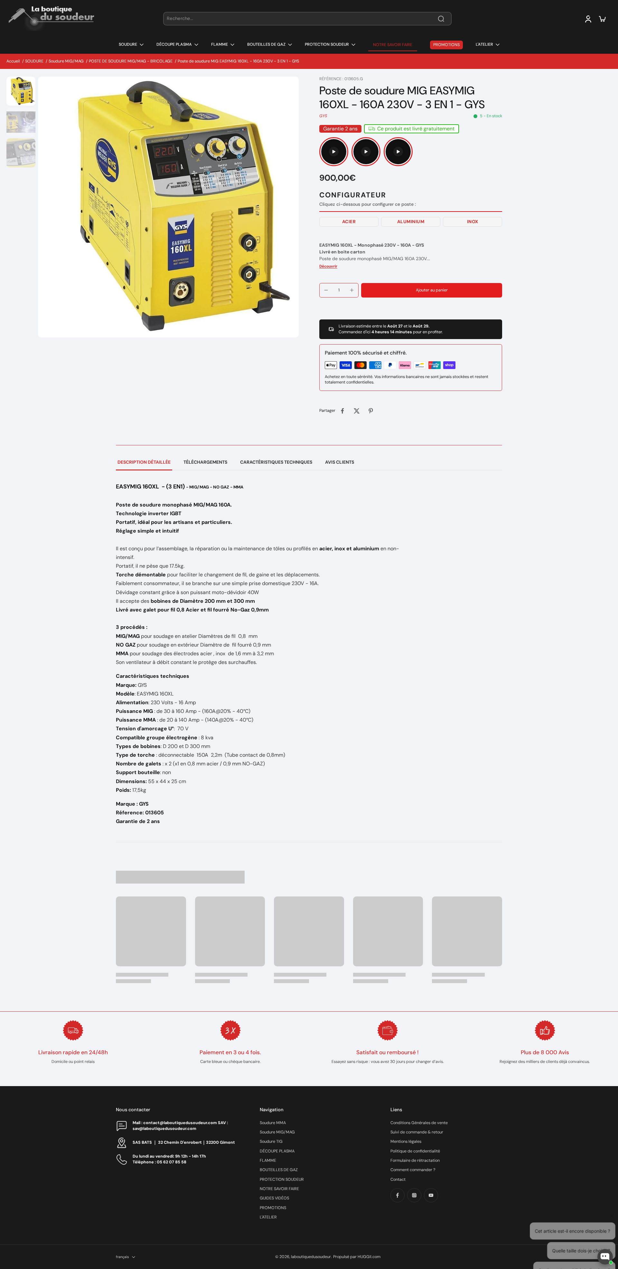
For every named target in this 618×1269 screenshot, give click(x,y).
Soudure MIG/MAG (66, 61)
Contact (398, 1179)
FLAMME (268, 1160)
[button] (349, 222)
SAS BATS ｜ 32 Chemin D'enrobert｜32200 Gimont (184, 1142)
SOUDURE (34, 61)
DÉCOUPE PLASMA (277, 1151)
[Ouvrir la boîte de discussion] (605, 1256)
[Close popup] (609, 1182)
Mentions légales (405, 1141)
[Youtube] (431, 1195)
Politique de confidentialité (415, 1151)
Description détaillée (144, 462)
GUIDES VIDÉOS (274, 1198)
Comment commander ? (412, 1169)
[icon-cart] (602, 18)
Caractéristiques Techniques (276, 462)
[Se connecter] (588, 18)
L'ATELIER (268, 1217)
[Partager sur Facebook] (342, 411)
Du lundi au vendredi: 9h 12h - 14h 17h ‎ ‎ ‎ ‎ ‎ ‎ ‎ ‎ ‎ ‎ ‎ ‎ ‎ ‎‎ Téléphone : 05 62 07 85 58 (176, 1159)
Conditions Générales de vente (419, 1122)
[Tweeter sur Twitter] (357, 411)
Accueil (13, 61)
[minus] (326, 290)
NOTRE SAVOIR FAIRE (279, 1188)
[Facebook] (397, 1195)
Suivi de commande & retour (416, 1132)
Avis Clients (339, 462)
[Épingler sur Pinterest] (371, 411)
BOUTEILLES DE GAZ (279, 1169)
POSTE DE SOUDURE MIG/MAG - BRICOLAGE (131, 61)
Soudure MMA (273, 1122)
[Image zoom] (168, 207)
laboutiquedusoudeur (311, 1256)
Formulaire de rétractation (415, 1160)
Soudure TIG (271, 1141)
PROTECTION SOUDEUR (282, 1179)
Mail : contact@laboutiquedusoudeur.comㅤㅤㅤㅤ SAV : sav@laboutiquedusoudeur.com (180, 1125)
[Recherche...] (440, 18)
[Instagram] (414, 1195)
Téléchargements (205, 462)
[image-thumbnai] (20, 91)
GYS (323, 115)
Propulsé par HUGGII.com (356, 1256)
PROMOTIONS (273, 1207)
